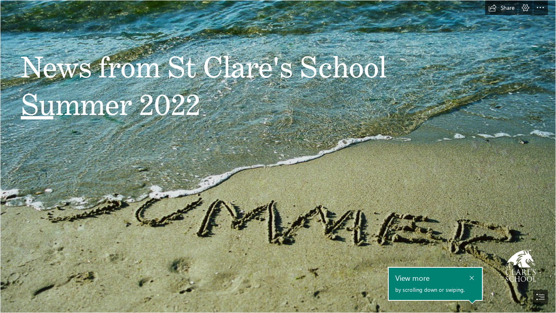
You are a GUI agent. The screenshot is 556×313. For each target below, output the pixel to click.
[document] (278, 156)
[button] (501, 7)
